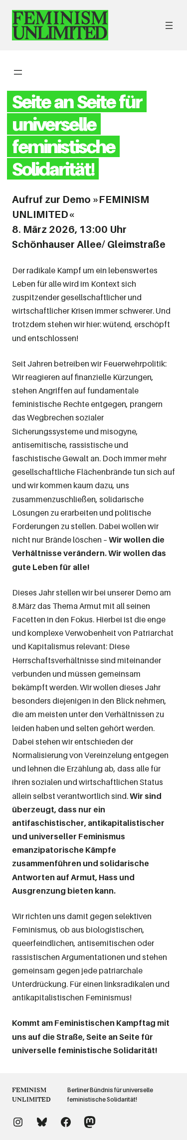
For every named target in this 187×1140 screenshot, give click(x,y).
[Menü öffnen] (169, 25)
